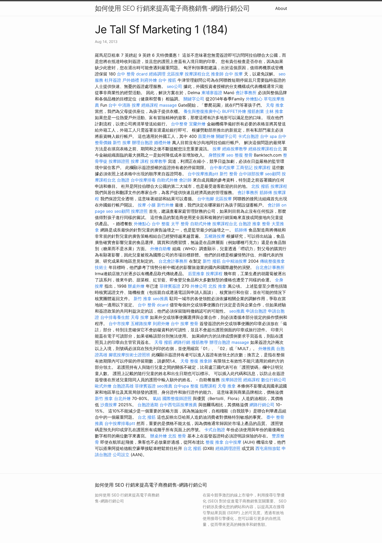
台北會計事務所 (173, 261)
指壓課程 (208, 386)
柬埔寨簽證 (211, 92)
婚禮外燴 (162, 142)
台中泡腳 (205, 198)
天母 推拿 (275, 105)
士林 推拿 (274, 111)
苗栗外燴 (206, 136)
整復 (194, 386)
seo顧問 (272, 173)
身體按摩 (216, 155)
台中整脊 (179, 123)
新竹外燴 (165, 205)
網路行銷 (182, 342)
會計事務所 (246, 92)
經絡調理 (157, 73)
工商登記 (244, 167)
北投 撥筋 (260, 186)
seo (229, 155)
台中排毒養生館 (114, 317)
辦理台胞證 (142, 142)
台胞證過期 (147, 404)
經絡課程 (149, 105)
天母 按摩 (140, 317)
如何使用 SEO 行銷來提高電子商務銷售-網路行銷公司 (172, 8)
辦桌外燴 (136, 286)
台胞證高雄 (123, 386)
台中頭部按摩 (251, 173)
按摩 (217, 148)
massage (168, 105)
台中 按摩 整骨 (184, 323)
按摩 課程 (140, 161)
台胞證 (123, 180)
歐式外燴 (103, 386)
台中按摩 (233, 442)
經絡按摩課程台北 (265, 148)
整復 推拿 (214, 442)
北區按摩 (175, 73)
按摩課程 (262, 167)
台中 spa (268, 136)
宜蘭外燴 (197, 123)
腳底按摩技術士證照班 (129, 354)
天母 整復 (189, 361)
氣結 (157, 398)
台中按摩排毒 (143, 180)
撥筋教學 (200, 342)
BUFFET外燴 (234, 111)
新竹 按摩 (122, 142)
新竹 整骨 (229, 173)
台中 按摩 (234, 73)
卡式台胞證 (248, 136)
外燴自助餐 (160, 248)
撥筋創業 (255, 111)
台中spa (181, 386)
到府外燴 (148, 80)
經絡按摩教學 (234, 148)
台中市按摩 (119, 323)
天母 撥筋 (163, 342)
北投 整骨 (177, 435)
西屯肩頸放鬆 (267, 448)
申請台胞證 (256, 311)
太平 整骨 (180, 223)
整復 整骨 (244, 155)
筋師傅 (266, 192)
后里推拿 (196, 273)
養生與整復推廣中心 (202, 111)
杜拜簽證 (112, 80)
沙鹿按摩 (108, 404)
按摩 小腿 (147, 205)
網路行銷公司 (261, 404)
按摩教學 (158, 161)
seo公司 (174, 86)
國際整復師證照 (177, 398)
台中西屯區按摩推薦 (178, 404)
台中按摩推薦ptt (203, 173)
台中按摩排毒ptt (119, 423)
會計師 (185, 180)
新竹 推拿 (143, 298)
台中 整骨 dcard (132, 73)
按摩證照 (139, 211)
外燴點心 (254, 98)
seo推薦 (160, 298)
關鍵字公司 (193, 98)
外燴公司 (198, 286)
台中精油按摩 (234, 261)
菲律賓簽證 (170, 286)
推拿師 (217, 73)
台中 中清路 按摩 (124, 105)
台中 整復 (161, 223)
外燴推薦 (266, 348)
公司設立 (121, 454)
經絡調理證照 (227, 448)
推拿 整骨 (261, 223)
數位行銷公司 (273, 379)
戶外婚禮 (130, 80)
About (281, 8)
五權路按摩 (214, 236)
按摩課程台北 (197, 73)
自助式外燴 (167, 180)
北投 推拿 (217, 286)
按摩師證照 (119, 161)
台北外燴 (122, 398)
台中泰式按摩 (222, 167)
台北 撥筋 (147, 417)
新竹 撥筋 (212, 261)
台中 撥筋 (167, 80)
